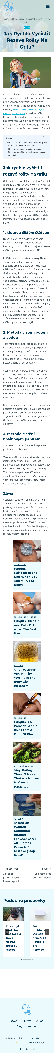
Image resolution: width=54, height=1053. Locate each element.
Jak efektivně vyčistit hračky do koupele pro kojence (39, 938)
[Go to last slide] (7, 932)
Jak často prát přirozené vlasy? (42, 873)
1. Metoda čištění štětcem (22, 145)
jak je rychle (18, 113)
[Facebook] (20, 1049)
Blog (19, 1026)
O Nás (39, 1021)
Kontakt (32, 1026)
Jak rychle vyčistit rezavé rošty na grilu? (27, 142)
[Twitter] (27, 1049)
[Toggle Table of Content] (44, 138)
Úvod (14, 1021)
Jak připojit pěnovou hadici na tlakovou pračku (13, 875)
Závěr (14, 155)
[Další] (47, 932)
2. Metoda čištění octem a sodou (26, 149)
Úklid (27, 27)
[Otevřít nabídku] (48, 6)
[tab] (21, 959)
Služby (27, 1021)
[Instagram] (33, 1049)
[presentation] (13, 914)
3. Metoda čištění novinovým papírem (28, 152)
